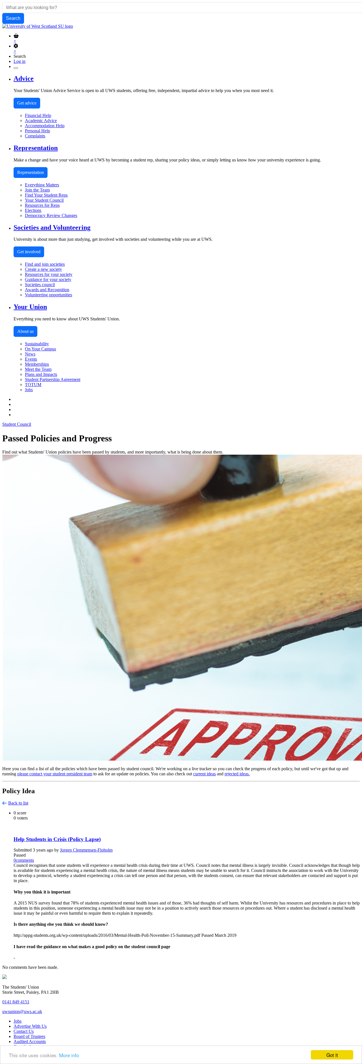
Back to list (18, 803)
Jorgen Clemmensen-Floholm (86, 850)
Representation (30, 172)
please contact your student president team (54, 773)
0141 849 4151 (15, 1001)
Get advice (26, 103)
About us (25, 331)
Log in (19, 61)
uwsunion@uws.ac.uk (22, 1011)
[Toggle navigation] (16, 68)
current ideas (204, 773)
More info (69, 1055)
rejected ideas (237, 773)
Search (20, 56)
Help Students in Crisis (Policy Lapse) (57, 839)
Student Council (16, 424)
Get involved (28, 251)
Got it (332, 1054)
